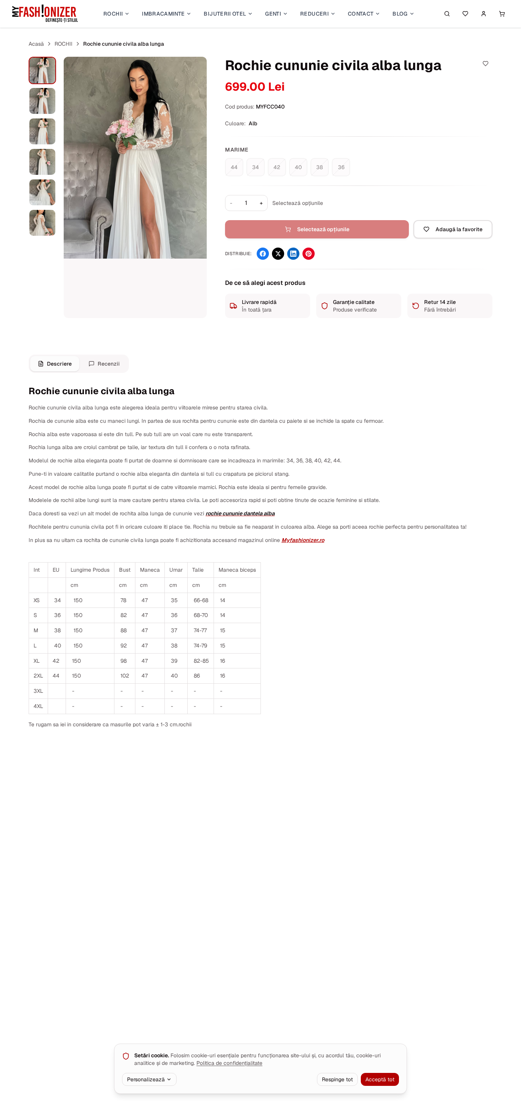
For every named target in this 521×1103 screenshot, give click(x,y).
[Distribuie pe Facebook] (263, 254)
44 (234, 167)
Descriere (59, 363)
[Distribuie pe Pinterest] (308, 254)
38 (319, 167)
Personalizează (146, 1079)
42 (276, 167)
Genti (273, 13)
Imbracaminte (163, 13)
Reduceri (314, 13)
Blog (399, 13)
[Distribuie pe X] (278, 254)
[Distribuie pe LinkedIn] (293, 254)
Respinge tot (337, 1079)
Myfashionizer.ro (302, 540)
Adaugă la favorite (459, 229)
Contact (360, 13)
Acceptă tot (379, 1079)
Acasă (36, 43)
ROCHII (63, 43)
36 (341, 167)
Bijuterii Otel (225, 13)
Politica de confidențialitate (229, 1063)
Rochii (113, 13)
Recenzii (109, 363)
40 (298, 167)
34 (255, 167)
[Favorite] (465, 14)
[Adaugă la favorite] (485, 63)
